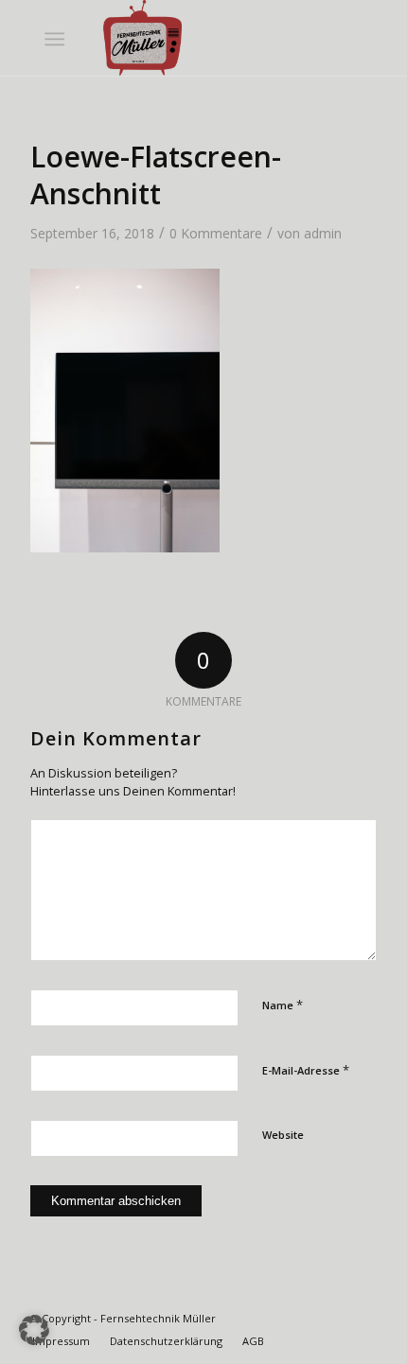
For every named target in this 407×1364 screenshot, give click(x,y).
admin (323, 233)
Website (283, 1135)
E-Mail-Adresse (305, 1069)
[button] (34, 1330)
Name (282, 1004)
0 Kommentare (215, 233)
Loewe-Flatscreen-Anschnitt (155, 175)
